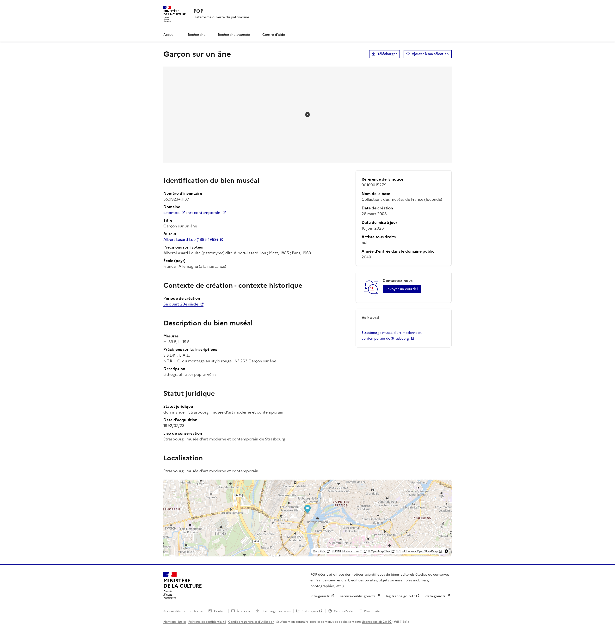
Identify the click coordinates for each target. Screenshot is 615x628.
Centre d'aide (273, 34)
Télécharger (387, 53)
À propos (243, 611)
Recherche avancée (234, 34)
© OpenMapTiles (379, 551)
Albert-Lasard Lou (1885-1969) (190, 239)
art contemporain (204, 212)
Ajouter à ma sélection (430, 53)
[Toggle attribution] (446, 551)
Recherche (196, 34)
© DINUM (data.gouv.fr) (347, 551)
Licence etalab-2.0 (374, 622)
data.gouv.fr (435, 596)
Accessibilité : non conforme (183, 611)
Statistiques (310, 611)
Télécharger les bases (275, 611)
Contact (220, 611)
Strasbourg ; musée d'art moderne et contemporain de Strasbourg (392, 335)
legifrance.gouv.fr (400, 596)
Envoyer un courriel (402, 289)
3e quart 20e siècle (180, 304)
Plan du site (372, 611)
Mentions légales (174, 622)
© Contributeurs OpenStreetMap (417, 551)
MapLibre (319, 551)
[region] (307, 518)
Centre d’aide (343, 611)
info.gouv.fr (320, 596)
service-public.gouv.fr (357, 596)
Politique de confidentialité (207, 622)
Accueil (169, 34)
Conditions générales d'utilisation (251, 622)
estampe (171, 212)
